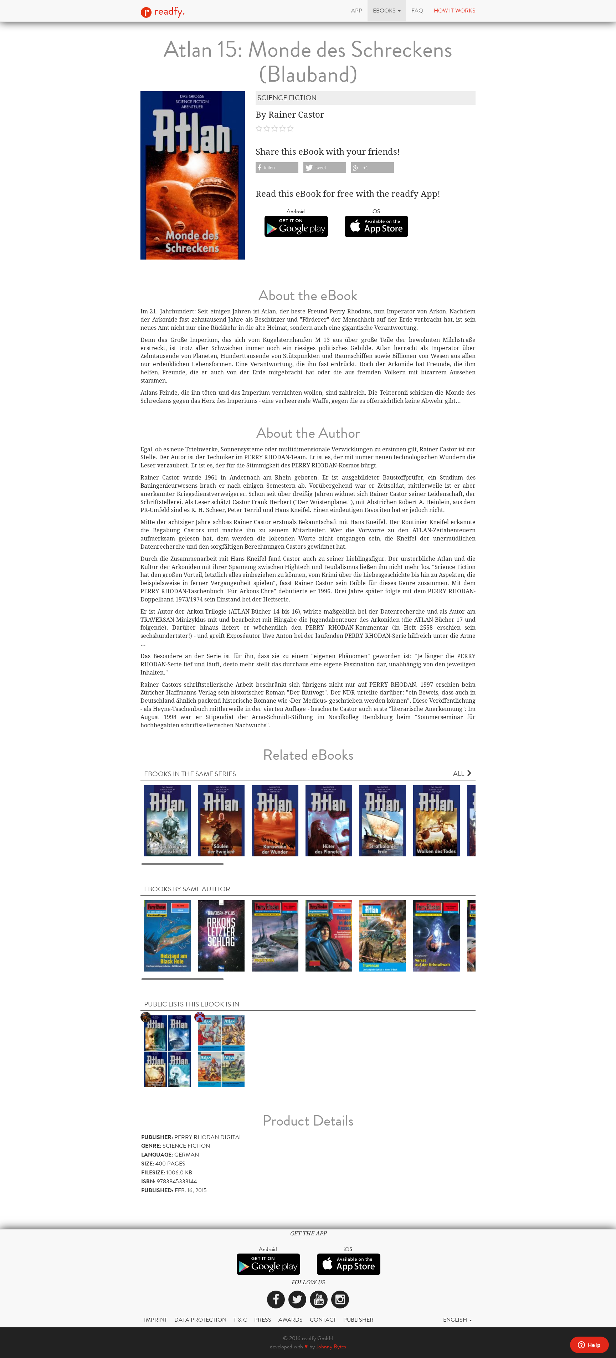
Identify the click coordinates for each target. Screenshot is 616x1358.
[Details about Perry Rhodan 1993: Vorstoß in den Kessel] (329, 935)
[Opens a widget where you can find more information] (589, 1345)
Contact (323, 1320)
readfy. (168, 11)
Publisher (358, 1320)
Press (262, 1320)
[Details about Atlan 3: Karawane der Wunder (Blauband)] (275, 820)
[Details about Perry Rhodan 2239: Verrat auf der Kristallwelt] (436, 935)
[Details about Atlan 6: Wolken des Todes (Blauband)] (436, 820)
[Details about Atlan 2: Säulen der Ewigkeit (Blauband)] (221, 820)
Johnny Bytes (331, 1346)
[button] (387, 10)
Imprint (155, 1320)
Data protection (200, 1320)
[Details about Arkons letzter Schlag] (221, 935)
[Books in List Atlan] (221, 1051)
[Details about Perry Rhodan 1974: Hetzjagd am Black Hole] (167, 935)
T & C (240, 1320)
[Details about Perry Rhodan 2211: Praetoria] (275, 935)
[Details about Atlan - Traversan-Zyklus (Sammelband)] (382, 935)
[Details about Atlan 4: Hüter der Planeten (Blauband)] (329, 820)
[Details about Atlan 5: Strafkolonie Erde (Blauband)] (382, 820)
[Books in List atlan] (167, 1051)
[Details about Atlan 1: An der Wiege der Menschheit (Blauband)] (167, 820)
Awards (290, 1320)
